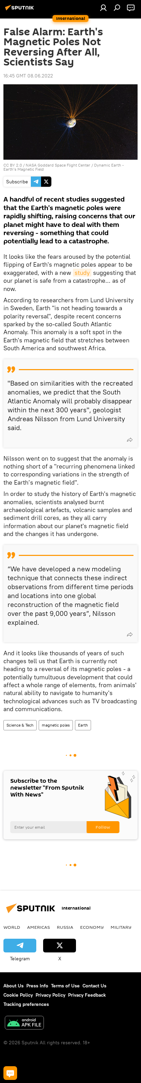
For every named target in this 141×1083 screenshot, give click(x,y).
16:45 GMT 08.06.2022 (28, 76)
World (11, 927)
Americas (38, 927)
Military (121, 927)
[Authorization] (103, 7)
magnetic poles (56, 725)
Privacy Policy (50, 995)
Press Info (37, 986)
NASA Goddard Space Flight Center (58, 165)
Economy (92, 927)
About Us (13, 986)
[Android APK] (24, 1023)
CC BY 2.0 (12, 165)
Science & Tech (20, 725)
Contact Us (94, 986)
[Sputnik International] (20, 10)
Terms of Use (65, 986)
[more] (130, 440)
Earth (83, 725)
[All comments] (10, 1073)
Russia (65, 927)
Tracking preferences (26, 1004)
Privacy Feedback (87, 995)
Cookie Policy (18, 995)
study (82, 273)
